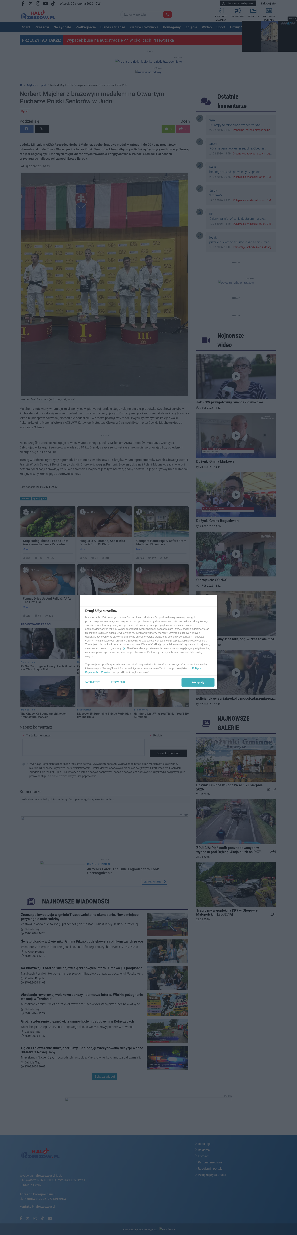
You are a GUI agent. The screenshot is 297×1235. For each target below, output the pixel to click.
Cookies (105, 672)
